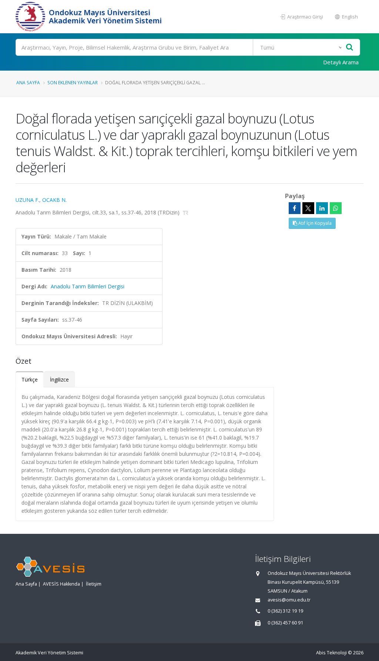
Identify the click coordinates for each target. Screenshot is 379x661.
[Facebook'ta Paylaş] (295, 208)
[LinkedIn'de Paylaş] (322, 208)
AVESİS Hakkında (61, 584)
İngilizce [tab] (59, 379)
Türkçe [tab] (29, 379)
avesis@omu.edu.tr (289, 600)
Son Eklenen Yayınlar (72, 82)
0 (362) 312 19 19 (285, 611)
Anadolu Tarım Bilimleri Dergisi (87, 286)
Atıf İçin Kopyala (314, 223)
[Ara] (349, 47)
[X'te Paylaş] (308, 208)
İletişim (93, 584)
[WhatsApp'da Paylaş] (336, 208)
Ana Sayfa (28, 82)
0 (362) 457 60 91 (285, 623)
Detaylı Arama (341, 62)
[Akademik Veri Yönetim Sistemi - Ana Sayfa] (31, 16)
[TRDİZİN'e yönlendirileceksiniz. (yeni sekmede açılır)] (185, 212)
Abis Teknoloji (331, 653)
